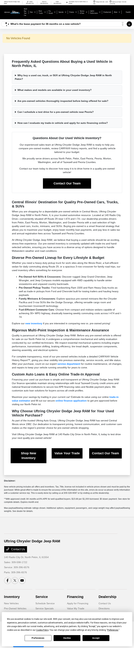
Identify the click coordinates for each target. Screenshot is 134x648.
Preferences (38, 638)
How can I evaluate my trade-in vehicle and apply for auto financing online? (62, 123)
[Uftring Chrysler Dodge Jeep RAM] (13, 11)
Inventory (12, 597)
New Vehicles (11, 603)
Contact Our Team (67, 183)
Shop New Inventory (28, 456)
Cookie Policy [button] (42, 630)
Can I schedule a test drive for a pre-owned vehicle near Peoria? (55, 112)
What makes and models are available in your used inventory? (54, 90)
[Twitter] (14, 580)
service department (68, 363)
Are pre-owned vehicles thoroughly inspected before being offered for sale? (62, 101)
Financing (75, 597)
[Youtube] (22, 580)
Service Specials (44, 608)
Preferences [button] (112, 630)
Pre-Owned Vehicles (15, 608)
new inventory (33, 323)
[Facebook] (7, 580)
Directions (104, 608)
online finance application (71, 400)
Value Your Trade (67, 453)
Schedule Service (45, 603)
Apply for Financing (77, 603)
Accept (96, 638)
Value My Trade (75, 608)
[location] (66, 2)
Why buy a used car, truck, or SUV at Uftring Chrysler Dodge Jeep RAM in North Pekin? (63, 77)
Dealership (107, 597)
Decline (67, 638)
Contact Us (17, 549)
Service (41, 597)
